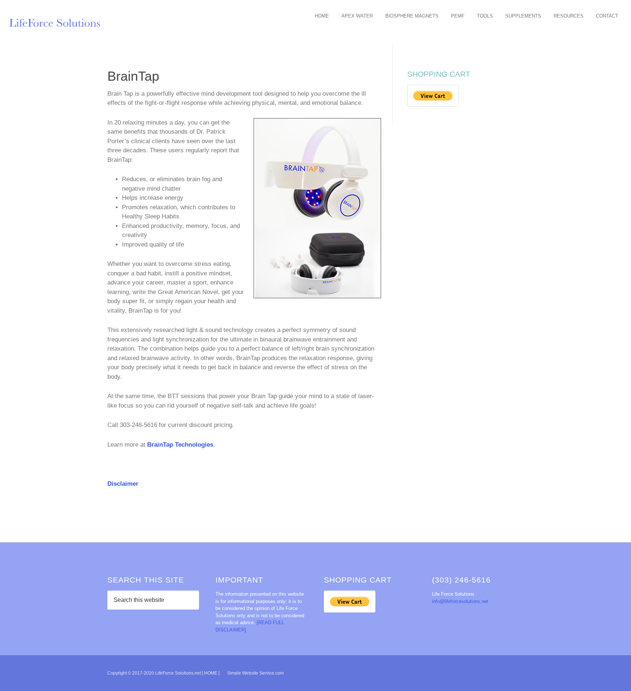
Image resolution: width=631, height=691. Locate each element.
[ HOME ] (210, 673)
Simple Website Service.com (255, 673)
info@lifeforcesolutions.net (460, 601)
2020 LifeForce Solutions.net (58, 22)
